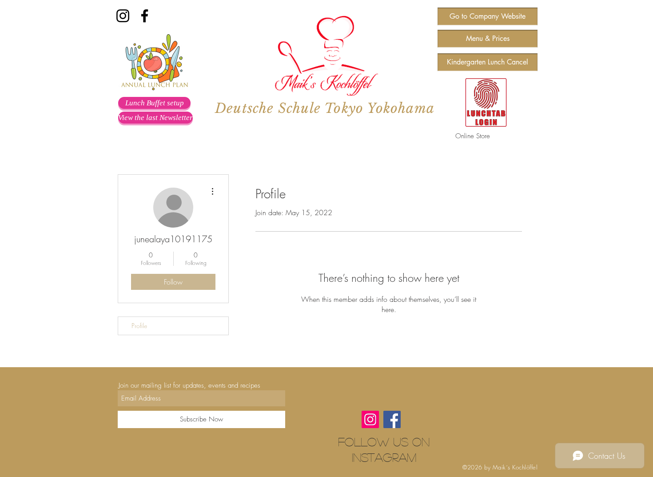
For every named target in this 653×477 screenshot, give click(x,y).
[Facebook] (144, 15)
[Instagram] (122, 15)
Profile (139, 325)
